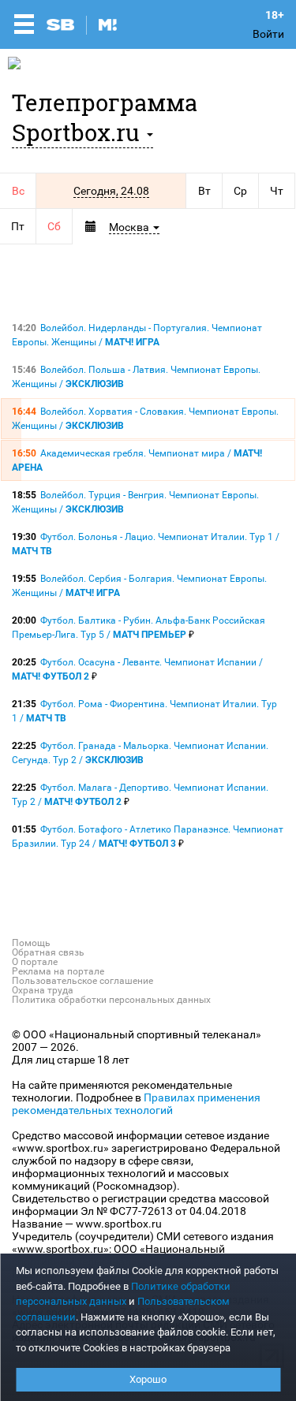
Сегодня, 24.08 (111, 190)
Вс (18, 190)
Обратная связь (48, 952)
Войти (268, 34)
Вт (204, 190)
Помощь (31, 943)
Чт (276, 190)
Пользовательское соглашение (82, 981)
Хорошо (148, 1379)
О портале (35, 962)
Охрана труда (42, 990)
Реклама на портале (58, 971)
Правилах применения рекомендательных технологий (136, 1103)
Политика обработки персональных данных (111, 999)
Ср (240, 190)
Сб (54, 226)
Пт (17, 226)
